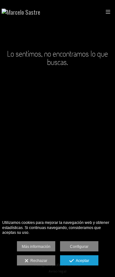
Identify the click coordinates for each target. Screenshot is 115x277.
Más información (36, 246)
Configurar (79, 246)
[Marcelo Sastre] (21, 12)
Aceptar (81, 260)
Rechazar (37, 260)
